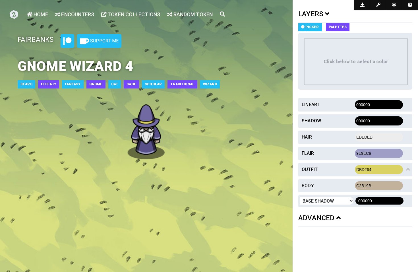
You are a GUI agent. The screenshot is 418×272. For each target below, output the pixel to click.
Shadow (311, 120)
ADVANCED (317, 218)
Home (40, 14)
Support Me (104, 41)
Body (308, 185)
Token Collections (133, 14)
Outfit (310, 169)
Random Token (192, 14)
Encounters (77, 14)
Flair (308, 153)
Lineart (311, 104)
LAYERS (311, 14)
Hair (307, 137)
